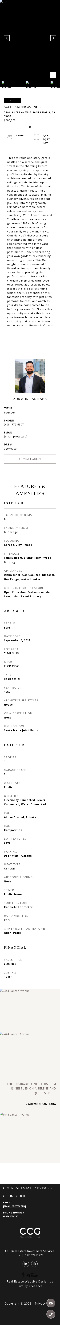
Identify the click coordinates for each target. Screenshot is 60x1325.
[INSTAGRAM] (34, 1264)
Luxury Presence (30, 1286)
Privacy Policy (45, 1303)
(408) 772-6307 (14, 424)
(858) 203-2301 (11, 1216)
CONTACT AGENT (30, 459)
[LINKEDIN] (26, 1264)
